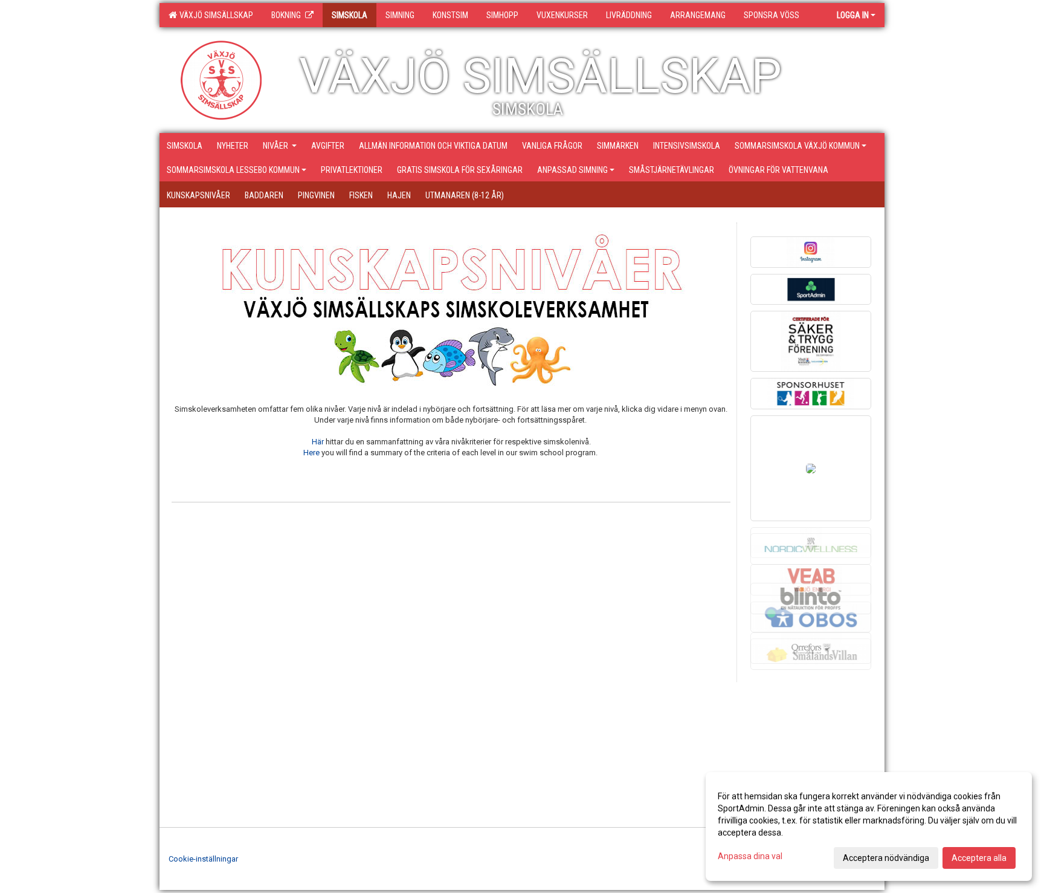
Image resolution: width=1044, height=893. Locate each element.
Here (311, 452)
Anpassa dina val (750, 856)
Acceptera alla (979, 858)
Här (318, 441)
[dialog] (869, 826)
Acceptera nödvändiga (886, 858)
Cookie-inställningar (203, 858)
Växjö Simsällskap (214, 15)
